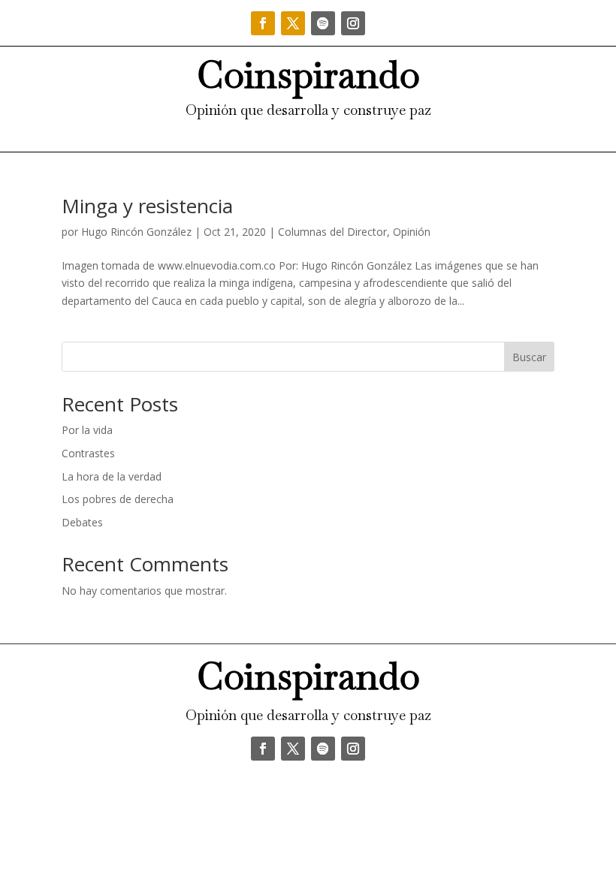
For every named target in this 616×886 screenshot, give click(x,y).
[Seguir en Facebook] (263, 23)
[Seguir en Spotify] (323, 23)
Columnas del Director (332, 232)
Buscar (529, 357)
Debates (82, 522)
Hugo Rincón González (136, 232)
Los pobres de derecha (118, 499)
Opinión (411, 232)
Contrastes (88, 453)
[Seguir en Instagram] (353, 23)
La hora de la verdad (112, 476)
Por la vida (87, 430)
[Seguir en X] (293, 23)
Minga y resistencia (147, 205)
